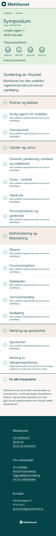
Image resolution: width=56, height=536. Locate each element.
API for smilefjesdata (24, 479)
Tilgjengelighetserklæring (26, 475)
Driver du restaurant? (24, 445)
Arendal (19, 13)
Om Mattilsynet (21, 437)
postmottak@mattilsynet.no (28, 508)
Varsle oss (18, 441)
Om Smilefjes (20, 467)
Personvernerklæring (24, 471)
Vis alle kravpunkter (22, 379)
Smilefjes (7, 13)
